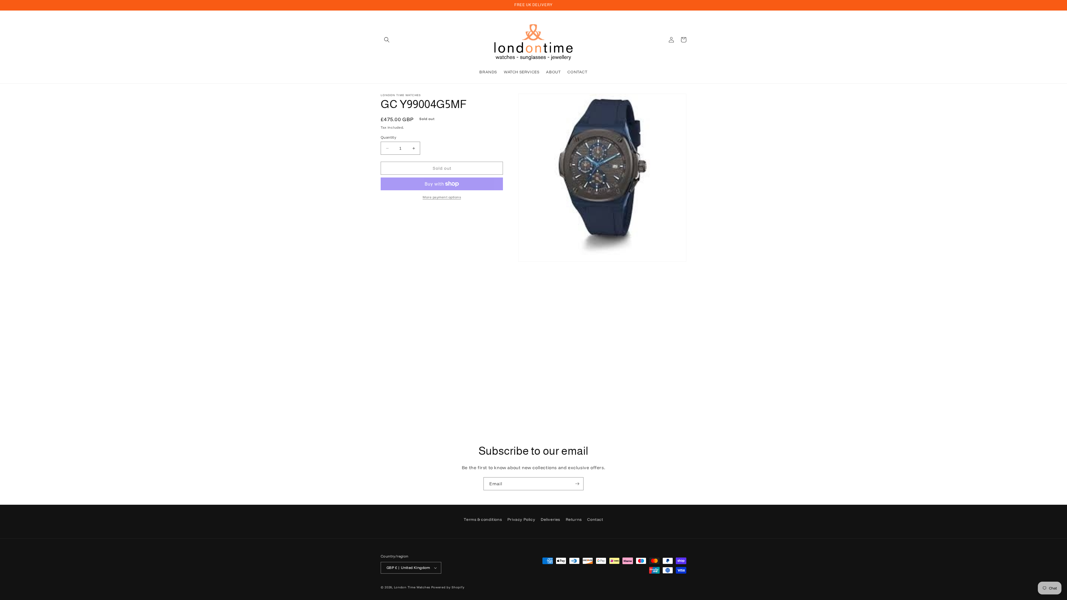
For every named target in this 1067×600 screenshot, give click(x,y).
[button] (387, 40)
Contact (595, 519)
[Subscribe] (577, 483)
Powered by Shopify (448, 587)
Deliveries (550, 519)
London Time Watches (412, 587)
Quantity (388, 137)
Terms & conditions (483, 519)
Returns (574, 519)
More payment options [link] (442, 197)
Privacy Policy (521, 519)
